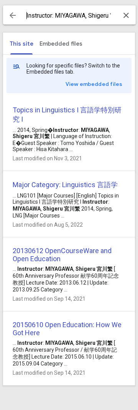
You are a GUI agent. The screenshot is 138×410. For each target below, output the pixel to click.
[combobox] (69, 15)
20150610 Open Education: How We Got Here (67, 329)
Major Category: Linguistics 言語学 (65, 185)
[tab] (21, 44)
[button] (12, 15)
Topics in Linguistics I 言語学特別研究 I (67, 114)
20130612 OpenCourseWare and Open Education (62, 255)
